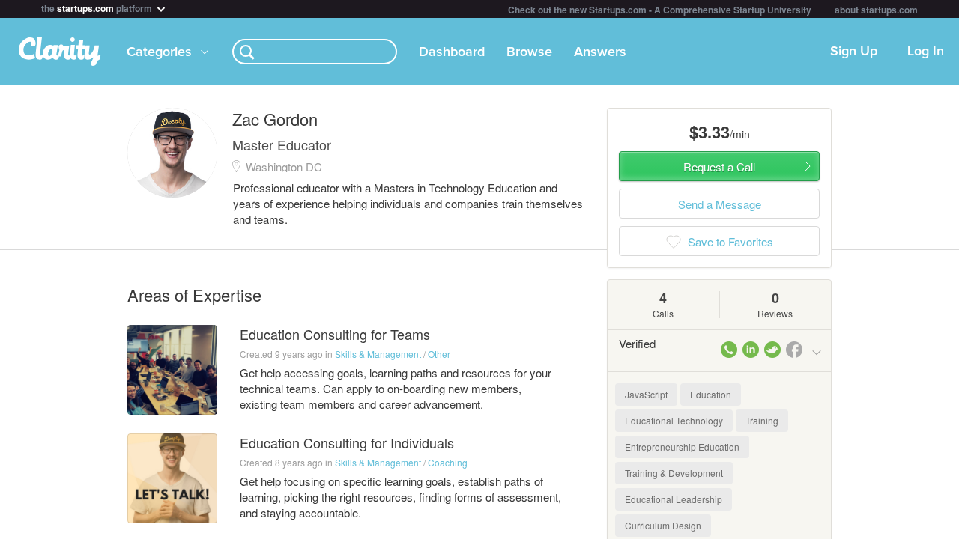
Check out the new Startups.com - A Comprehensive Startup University (659, 9)
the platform (97, 7)
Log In (925, 51)
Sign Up (853, 51)
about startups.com (876, 9)
